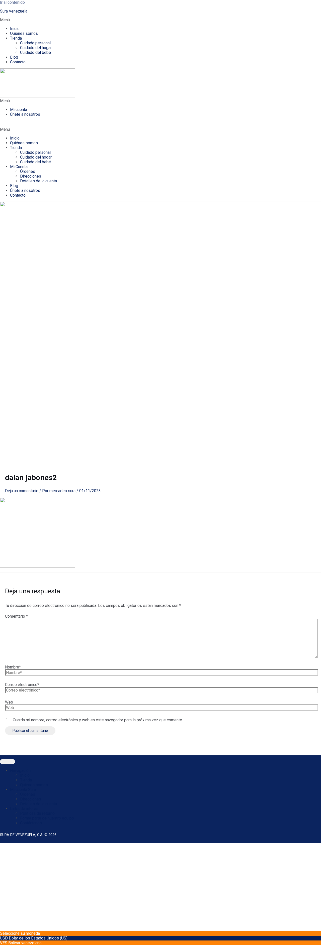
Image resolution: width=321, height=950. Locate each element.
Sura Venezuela (13, 11)
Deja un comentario (21, 490)
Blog (14, 57)
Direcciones (30, 176)
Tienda (16, 38)
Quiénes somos (24, 33)
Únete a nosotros (25, 114)
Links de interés (24, 808)
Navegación (20, 770)
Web (9, 702)
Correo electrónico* (22, 684)
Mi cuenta (18, 109)
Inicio (15, 28)
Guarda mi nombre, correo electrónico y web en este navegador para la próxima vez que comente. (98, 720)
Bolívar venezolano (25, 942)
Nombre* (13, 667)
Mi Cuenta (19, 166)
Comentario (16, 616)
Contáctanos (31, 823)
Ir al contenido (12, 2)
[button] (160, 20)
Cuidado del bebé (35, 52)
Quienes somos (34, 784)
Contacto (18, 62)
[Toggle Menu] (7, 761)
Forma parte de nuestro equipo (47, 818)
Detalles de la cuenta (38, 181)
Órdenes (27, 171)
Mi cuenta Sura (23, 789)
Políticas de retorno (37, 813)
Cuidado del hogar (36, 47)
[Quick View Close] (1, 947)
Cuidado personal (35, 43)
